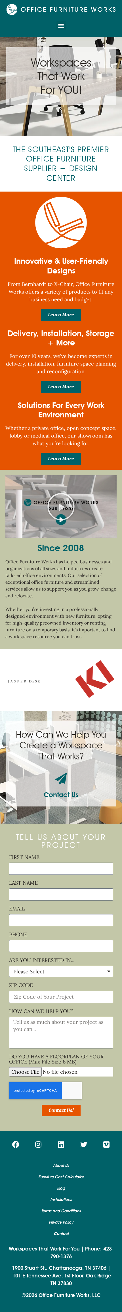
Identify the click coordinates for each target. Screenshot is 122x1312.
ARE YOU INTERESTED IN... (41, 960)
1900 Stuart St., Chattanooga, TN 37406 (59, 1268)
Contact (61, 1233)
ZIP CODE (21, 985)
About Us (61, 1165)
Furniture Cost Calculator (61, 1177)
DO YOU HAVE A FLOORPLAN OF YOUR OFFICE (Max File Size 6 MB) (56, 1059)
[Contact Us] (61, 778)
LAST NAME (23, 883)
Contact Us (61, 795)
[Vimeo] (106, 1144)
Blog (61, 1188)
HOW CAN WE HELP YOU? (41, 1011)
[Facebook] (16, 1144)
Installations (61, 1199)
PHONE (18, 935)
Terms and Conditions (61, 1211)
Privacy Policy (61, 1222)
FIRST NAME (24, 857)
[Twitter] (84, 1144)
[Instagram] (38, 1144)
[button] (61, 25)
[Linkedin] (61, 1144)
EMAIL (17, 909)
